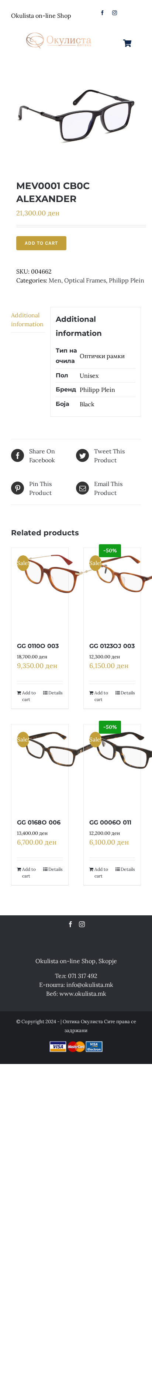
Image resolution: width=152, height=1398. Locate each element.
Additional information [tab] (27, 319)
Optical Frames (85, 280)
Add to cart (41, 243)
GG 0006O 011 (110, 822)
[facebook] (102, 12)
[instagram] (114, 12)
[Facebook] (70, 924)
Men (55, 280)
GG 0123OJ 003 (112, 646)
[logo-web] (59, 30)
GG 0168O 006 (39, 822)
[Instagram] (82, 924)
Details (55, 692)
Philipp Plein (126, 280)
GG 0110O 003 (38, 646)
